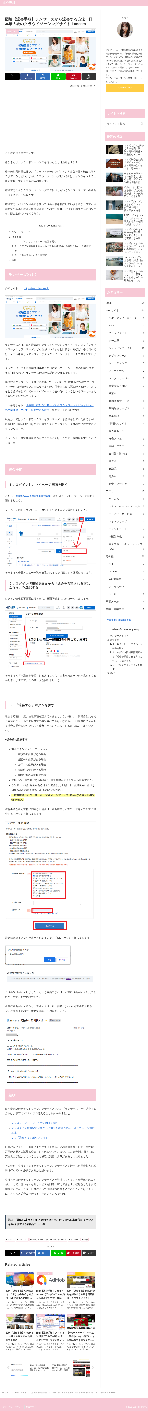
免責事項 (30, 1407)
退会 (86, 1240)
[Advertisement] (50, 121)
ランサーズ (75, 1240)
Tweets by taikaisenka (118, 619)
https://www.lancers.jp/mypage (33, 495)
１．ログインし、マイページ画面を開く (35, 241)
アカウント (23, 1240)
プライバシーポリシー (13, 1407)
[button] (89, 76)
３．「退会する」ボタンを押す (31, 255)
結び (14, 259)
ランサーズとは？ (21, 232)
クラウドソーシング (40, 1240)
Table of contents (47, 225)
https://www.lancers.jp (36, 288)
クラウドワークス (59, 1240)
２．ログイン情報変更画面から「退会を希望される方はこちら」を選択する (127, 656)
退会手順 (16, 237)
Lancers (11, 1240)
